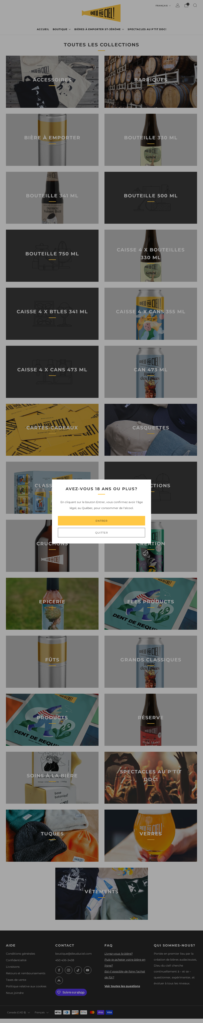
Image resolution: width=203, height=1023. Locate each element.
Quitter (101, 532)
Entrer (101, 520)
